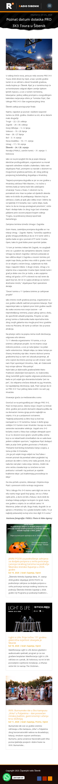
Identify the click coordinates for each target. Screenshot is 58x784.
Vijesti (38, 572)
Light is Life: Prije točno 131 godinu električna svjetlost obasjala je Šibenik (27, 640)
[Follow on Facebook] (39, 778)
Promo (38, 722)
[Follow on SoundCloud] (50, 778)
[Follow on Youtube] (44, 778)
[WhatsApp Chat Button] (7, 777)
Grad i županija (27, 572)
